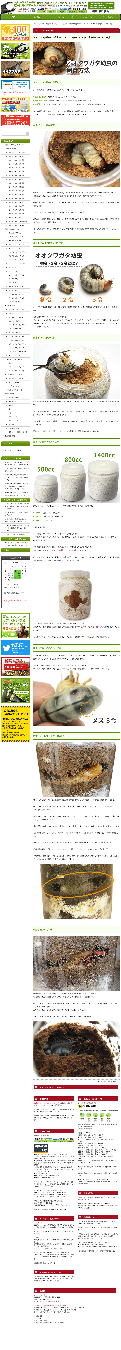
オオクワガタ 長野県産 (16, 175)
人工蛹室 (11, 424)
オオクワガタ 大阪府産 (16, 191)
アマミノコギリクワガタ (16, 298)
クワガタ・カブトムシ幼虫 (13, 374)
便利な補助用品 (14, 428)
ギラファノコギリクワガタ (17, 344)
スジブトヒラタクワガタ (16, 256)
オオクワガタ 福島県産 (16, 156)
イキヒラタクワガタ (15, 240)
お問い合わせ (60, 17)
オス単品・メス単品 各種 (13, 390)
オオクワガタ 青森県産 (16, 214)
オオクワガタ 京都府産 (16, 187)
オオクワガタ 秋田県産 (16, 168)
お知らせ (7, 550)
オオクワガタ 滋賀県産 (16, 183)
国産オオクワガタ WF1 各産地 (14, 145)
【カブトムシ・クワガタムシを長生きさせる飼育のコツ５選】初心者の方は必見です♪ (17, 506)
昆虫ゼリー (12, 409)
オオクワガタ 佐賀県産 (16, 198)
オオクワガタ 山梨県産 (16, 210)
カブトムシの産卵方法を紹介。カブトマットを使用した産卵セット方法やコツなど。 (17, 528)
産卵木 (11, 405)
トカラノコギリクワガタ (16, 294)
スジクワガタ (13, 290)
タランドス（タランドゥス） (18, 309)
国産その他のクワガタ (12, 229)
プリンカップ (13, 417)
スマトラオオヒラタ (15, 332)
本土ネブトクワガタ (15, 267)
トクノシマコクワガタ (16, 286)
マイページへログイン (84, 17)
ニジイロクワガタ (14, 321)
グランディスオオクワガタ (17, 325)
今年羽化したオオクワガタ (17, 152)
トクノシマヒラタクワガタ (17, 252)
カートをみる (108, 17)
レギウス (11, 313)
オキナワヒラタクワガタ (16, 244)
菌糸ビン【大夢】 (14, 397)
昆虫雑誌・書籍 (10, 436)
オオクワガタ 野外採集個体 (18, 221)
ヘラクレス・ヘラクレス (16, 367)
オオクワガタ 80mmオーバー (18, 225)
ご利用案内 (37, 17)
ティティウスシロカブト (16, 371)
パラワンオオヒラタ (15, 328)
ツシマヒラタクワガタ (16, 260)
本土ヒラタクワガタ (15, 233)
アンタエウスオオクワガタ (17, 336)
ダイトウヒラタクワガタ (16, 248)
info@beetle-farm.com (53, 1301)
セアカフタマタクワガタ (16, 348)
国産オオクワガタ (11, 148)
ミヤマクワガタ (14, 279)
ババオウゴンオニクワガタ (17, 340)
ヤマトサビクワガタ (15, 271)
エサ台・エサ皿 (14, 420)
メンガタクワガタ (14, 355)
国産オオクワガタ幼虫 (16, 378)
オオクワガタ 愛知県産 (16, 194)
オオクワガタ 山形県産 (16, 160)
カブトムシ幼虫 (14, 386)
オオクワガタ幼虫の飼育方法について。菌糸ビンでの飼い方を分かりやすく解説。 (72, 37)
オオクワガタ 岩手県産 (16, 164)
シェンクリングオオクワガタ (18, 352)
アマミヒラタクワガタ (16, 237)
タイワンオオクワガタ (16, 317)
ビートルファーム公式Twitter (15, 539)
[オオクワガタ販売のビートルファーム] (19, 13)
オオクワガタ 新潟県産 (16, 171)
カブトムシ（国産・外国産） (14, 359)
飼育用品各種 (9, 394)
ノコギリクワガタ (14, 302)
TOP (13, 17)
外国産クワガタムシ (11, 306)
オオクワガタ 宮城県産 (16, 206)
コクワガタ (12, 283)
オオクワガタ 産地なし (16, 217)
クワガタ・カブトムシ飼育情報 (15, 500)
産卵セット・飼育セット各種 (18, 432)
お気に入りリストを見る (13, 450)
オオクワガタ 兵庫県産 (16, 179)
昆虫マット (12, 401)
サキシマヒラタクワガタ (16, 275)
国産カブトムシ (14, 363)
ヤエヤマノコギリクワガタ (17, 263)
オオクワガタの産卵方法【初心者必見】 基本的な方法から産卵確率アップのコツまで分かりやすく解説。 (17, 486)
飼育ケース (12, 413)
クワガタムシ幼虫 (14, 382)
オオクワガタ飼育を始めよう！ (49, 24)
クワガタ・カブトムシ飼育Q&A (15, 534)
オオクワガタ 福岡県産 (16, 202)
